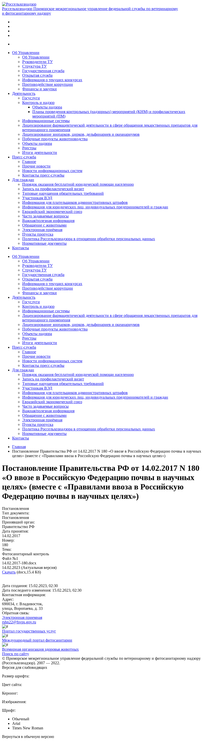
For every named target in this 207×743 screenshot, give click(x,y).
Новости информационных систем (52, 171)
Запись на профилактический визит (53, 189)
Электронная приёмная (42, 230)
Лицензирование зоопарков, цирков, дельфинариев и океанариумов (81, 134)
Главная (19, 447)
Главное (29, 161)
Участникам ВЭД (37, 198)
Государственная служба (43, 71)
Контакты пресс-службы (43, 175)
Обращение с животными (44, 225)
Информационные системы (46, 121)
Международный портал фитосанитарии (37, 640)
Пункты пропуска (37, 234)
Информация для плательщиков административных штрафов (75, 202)
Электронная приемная (22, 617)
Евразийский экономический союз (52, 211)
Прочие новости (36, 166)
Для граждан (23, 180)
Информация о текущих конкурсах (52, 80)
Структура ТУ (34, 66)
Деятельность (23, 93)
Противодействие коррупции (47, 84)
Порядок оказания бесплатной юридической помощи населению (78, 184)
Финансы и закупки (39, 89)
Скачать (9, 572)
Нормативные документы (44, 243)
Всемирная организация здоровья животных (40, 649)
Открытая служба (37, 75)
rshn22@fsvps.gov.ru (19, 622)
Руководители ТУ (37, 62)
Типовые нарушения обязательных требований (63, 193)
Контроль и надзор (38, 102)
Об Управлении (25, 52)
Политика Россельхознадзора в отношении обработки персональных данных (88, 239)
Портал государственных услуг (29, 631)
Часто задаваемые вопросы (45, 216)
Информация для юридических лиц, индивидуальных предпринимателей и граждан (95, 207)
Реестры (29, 148)
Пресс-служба (24, 157)
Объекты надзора (47, 107)
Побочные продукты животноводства (55, 139)
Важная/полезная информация (48, 220)
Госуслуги (31, 98)
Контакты (20, 248)
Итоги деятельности (39, 152)
